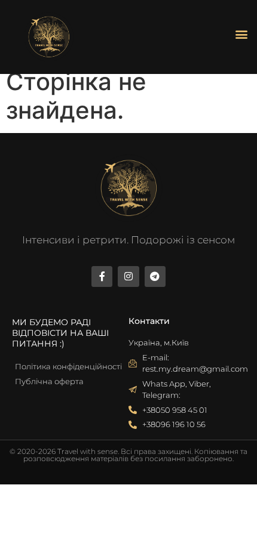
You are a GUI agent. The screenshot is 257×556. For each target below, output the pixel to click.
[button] (241, 34)
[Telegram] (155, 276)
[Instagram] (128, 276)
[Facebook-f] (101, 276)
